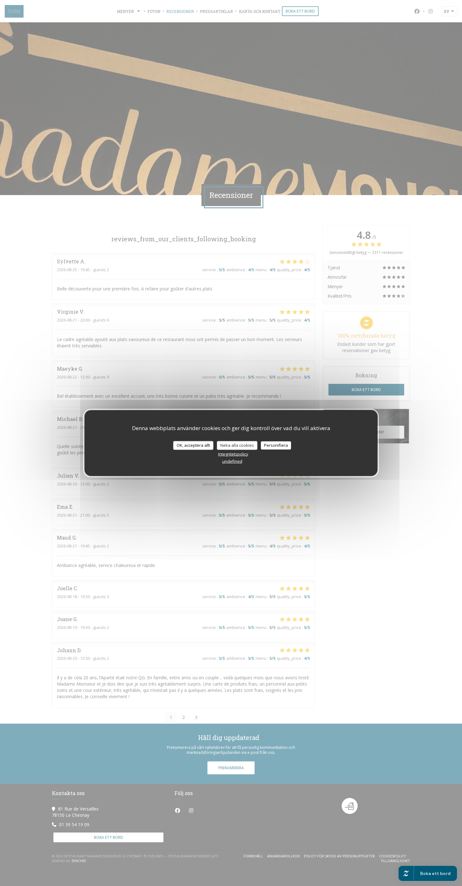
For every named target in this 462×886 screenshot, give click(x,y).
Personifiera (276, 445)
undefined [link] (232, 461)
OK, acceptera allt (193, 445)
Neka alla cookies (237, 445)
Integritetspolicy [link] (233, 454)
